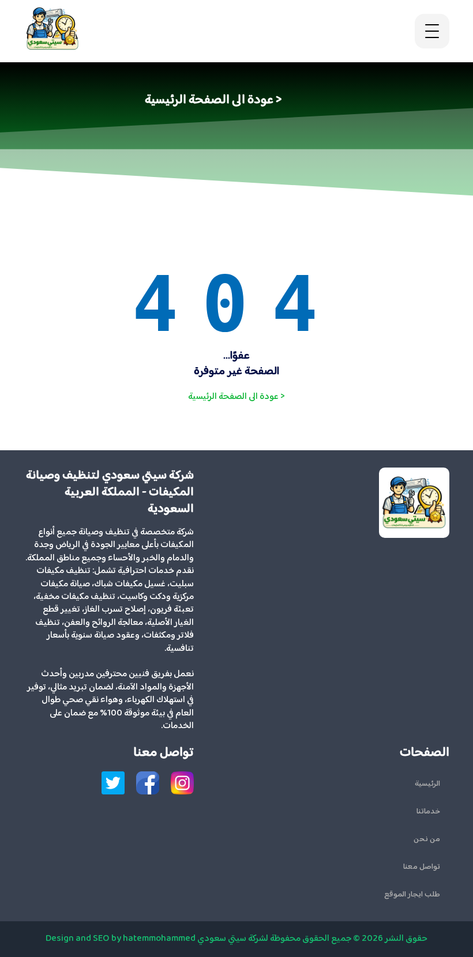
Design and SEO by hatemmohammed (121, 939)
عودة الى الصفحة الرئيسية (236, 397)
